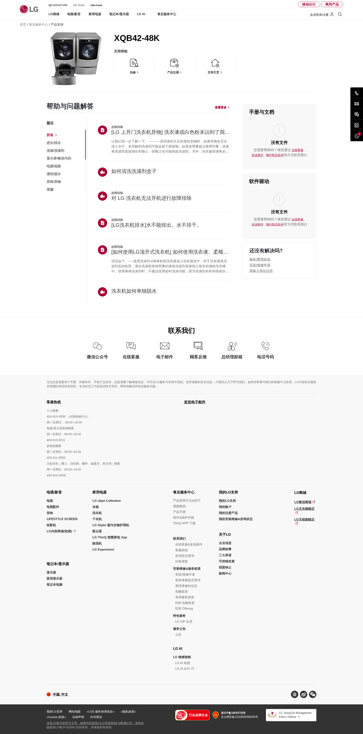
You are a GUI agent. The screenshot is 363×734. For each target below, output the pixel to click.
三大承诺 (225, 555)
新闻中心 (225, 573)
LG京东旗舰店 (304, 508)
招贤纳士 (225, 567)
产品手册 (179, 512)
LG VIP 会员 (183, 621)
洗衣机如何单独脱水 (134, 291)
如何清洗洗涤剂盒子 (134, 171)
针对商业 (96, 717)
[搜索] (339, 14)
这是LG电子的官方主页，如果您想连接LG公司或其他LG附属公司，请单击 (95, 723)
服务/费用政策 (259, 259)
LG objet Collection (106, 500)
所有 (50, 135)
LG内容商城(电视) (59, 531)
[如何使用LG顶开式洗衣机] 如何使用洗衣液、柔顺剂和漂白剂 (170, 252)
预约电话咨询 (275, 155)
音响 (50, 513)
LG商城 (300, 493)
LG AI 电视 (182, 663)
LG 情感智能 (182, 657)
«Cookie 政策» (56, 717)
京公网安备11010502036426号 (239, 714)
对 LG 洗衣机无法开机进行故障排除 (151, 198)
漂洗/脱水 (54, 174)
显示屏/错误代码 (59, 158)
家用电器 (99, 492)
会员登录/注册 (319, 14)
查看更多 (221, 107)
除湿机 (97, 543)
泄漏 (50, 189)
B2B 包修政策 (185, 603)
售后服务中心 (184, 492)
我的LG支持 (228, 492)
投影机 (51, 525)
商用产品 (332, 4)
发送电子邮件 (194, 402)
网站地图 (74, 711)
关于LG (225, 534)
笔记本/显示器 (58, 564)
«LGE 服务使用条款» (100, 711)
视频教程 (179, 506)
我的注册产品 (228, 513)
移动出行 (309, 4)
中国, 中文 (60, 694)
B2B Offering (184, 608)
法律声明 (78, 717)
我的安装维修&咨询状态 (236, 519)
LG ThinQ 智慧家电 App (109, 537)
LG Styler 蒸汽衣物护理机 (110, 525)
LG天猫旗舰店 (304, 519)
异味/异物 (54, 181)
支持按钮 (121, 51)
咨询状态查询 (184, 555)
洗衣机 (97, 513)
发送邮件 (257, 155)
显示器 (51, 572)
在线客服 (297, 150)
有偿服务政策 (184, 597)
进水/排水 (54, 143)
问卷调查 (181, 561)
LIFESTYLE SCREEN (62, 519)
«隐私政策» (128, 711)
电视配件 (53, 507)
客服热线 (181, 550)
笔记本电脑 (54, 584)
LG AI (177, 649)
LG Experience (103, 549)
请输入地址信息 (261, 271)
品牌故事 (225, 549)
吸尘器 (97, 531)
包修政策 (181, 591)
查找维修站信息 (186, 586)
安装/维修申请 (259, 265)
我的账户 (225, 507)
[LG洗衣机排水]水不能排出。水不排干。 (156, 225)
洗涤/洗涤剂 (55, 150)
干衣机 (97, 519)
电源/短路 (54, 166)
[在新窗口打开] (294, 694)
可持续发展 (227, 561)
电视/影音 (54, 492)
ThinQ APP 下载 (184, 523)
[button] (312, 694)
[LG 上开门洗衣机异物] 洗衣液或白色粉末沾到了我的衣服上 (170, 132)
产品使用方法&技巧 (186, 500)
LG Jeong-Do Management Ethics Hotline (295, 714)
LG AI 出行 (182, 668)
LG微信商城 (302, 502)
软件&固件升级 (183, 517)
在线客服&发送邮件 (189, 544)
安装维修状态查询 (187, 580)
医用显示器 (54, 578)
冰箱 (95, 507)
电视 (50, 500)
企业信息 (225, 543)
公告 (178, 634)
